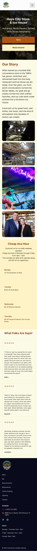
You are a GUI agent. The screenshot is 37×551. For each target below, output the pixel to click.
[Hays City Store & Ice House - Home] (6, 5)
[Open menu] (32, 5)
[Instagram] (8, 520)
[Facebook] (3, 520)
